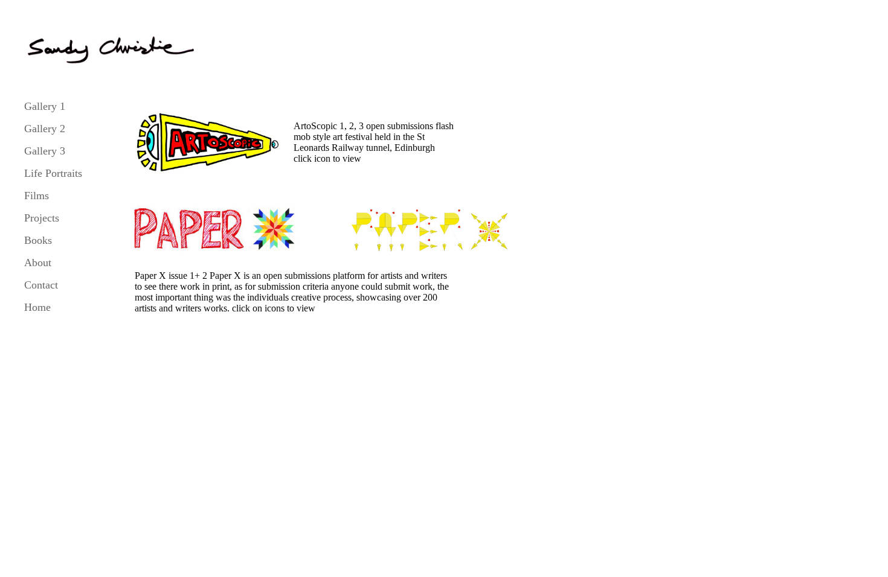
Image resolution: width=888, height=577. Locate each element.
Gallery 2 (44, 129)
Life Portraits (53, 173)
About (37, 263)
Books (38, 240)
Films (36, 196)
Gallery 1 (44, 106)
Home (37, 307)
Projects (41, 218)
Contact (41, 285)
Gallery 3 (44, 151)
